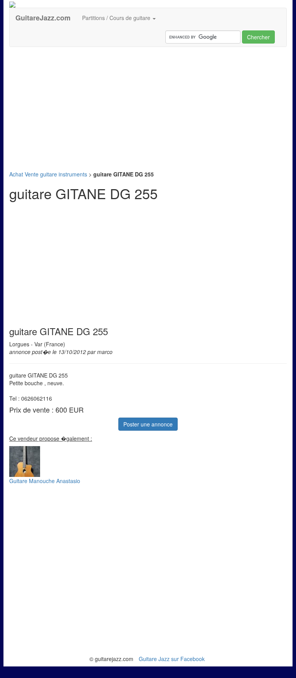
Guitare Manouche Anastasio (44, 481)
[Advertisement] (148, 109)
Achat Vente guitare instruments (48, 174)
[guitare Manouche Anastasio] (148, 461)
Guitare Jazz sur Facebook (172, 659)
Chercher (258, 37)
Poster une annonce (148, 424)
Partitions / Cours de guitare (117, 18)
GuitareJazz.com (43, 18)
